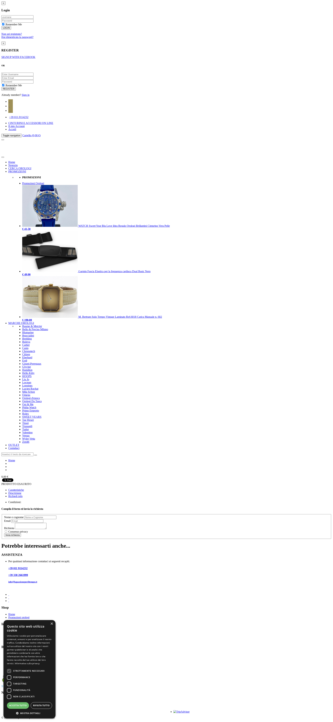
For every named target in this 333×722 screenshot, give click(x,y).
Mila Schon (28, 391)
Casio (25, 348)
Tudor (25, 429)
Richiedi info (15, 496)
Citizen (26, 354)
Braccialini (28, 335)
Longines (27, 385)
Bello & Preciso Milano (35, 329)
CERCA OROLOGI (19, 168)
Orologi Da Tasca (32, 401)
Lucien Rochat (30, 388)
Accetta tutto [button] (18, 705)
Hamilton (27, 369)
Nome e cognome (14, 517)
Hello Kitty (28, 373)
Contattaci (13, 448)
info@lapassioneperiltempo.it (22, 581)
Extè (24, 360)
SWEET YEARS (31, 416)
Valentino (27, 432)
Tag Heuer (28, 419)
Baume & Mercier (32, 326)
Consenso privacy (18, 531)
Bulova (26, 341)
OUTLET (13, 444)
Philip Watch (29, 407)
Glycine (26, 366)
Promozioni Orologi (33, 183)
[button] (29, 713)
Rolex (25, 413)
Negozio (13, 165)
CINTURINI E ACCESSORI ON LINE (30, 123)
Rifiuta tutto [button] (41, 705)
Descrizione (14, 493)
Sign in (25, 94)
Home (11, 162)
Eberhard (27, 357)
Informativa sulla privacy (27, 663)
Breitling (27, 338)
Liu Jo (25, 379)
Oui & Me (27, 404)
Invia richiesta (13, 535)
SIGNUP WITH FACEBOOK (18, 57)
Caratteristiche (16, 489)
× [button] (51, 624)
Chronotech (28, 351)
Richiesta (9, 528)
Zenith (25, 441)
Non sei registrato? (11, 33)
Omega (26, 394)
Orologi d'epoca (31, 398)
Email (7, 520)
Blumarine (28, 332)
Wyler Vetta (28, 438)
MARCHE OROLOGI (21, 323)
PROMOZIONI (17, 171)
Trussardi (27, 426)
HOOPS (27, 376)
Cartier (26, 344)
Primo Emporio (30, 410)
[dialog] (29, 669)
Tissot (25, 423)
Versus (25, 435)
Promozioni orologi (18, 617)
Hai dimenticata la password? (17, 37)
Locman (26, 382)
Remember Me (13, 24)
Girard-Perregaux (31, 363)
